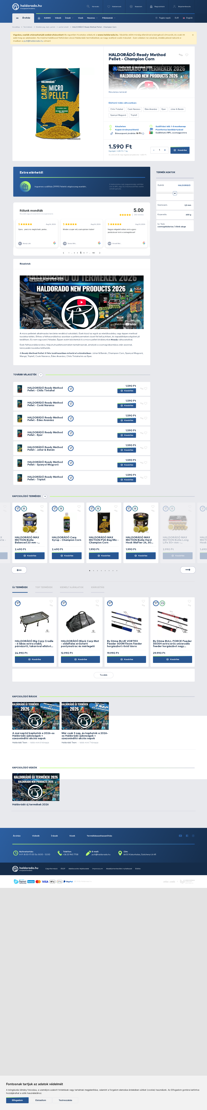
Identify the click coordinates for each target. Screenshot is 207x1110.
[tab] (20, 589)
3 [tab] (97, 571)
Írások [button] (68, 18)
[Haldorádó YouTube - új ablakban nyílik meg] (180, 835)
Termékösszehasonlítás (99, 836)
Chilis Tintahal (116, 109)
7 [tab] (113, 571)
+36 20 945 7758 (70, 855)
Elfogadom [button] (17, 1100)
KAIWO (47, 18)
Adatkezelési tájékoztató (79, 869)
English (189, 18)
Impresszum (97, 869)
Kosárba (182, 150)
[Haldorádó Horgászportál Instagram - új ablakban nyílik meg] (193, 835)
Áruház (17, 836)
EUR (177, 18)
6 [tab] (109, 571)
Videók (58, 18)
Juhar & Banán (177, 109)
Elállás (138, 869)
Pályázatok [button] (107, 18)
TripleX (134, 115)
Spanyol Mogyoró (118, 115)
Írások (54, 836)
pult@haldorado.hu (33, 41)
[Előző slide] (19, 570)
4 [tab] (101, 571)
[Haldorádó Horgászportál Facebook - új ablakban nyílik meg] (187, 835)
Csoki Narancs (134, 109)
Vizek (80, 18)
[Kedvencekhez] (187, 55)
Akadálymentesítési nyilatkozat (119, 869)
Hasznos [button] (91, 18)
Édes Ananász (151, 109)
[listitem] (36, 723)
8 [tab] (117, 571)
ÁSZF (63, 869)
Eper (164, 109)
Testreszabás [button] (65, 1100)
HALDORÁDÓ (184, 185)
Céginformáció (51, 869)
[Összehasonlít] (180, 55)
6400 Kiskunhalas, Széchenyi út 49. (140, 855)
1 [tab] (90, 571)
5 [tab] (105, 571)
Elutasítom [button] (40, 1100)
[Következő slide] (188, 570)
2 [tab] (94, 571)
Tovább (103, 675)
